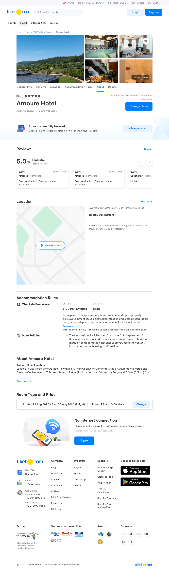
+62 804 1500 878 (35, 497)
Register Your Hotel (107, 498)
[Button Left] (141, 161)
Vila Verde (38, 32)
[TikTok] (131, 542)
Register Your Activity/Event (104, 506)
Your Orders (138, 2)
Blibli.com (56, 509)
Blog (53, 467)
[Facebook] (123, 534)
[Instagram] (123, 542)
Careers (55, 479)
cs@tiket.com (32, 484)
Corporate (56, 485)
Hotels (77, 473)
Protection (56, 503)
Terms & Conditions (103, 490)
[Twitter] (131, 534)
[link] (135, 12)
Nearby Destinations (101, 215)
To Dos (77, 485)
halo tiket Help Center (105, 469)
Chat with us (31, 474)
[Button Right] (149, 161)
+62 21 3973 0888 (35, 505)
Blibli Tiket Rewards (117, 2)
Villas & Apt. (80, 479)
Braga (27, 32)
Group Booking (105, 476)
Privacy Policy (104, 482)
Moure (49, 32)
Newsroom (57, 473)
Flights (77, 467)
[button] (51, 245)
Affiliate (55, 491)
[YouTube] (147, 534)
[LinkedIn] (139, 534)
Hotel (19, 32)
